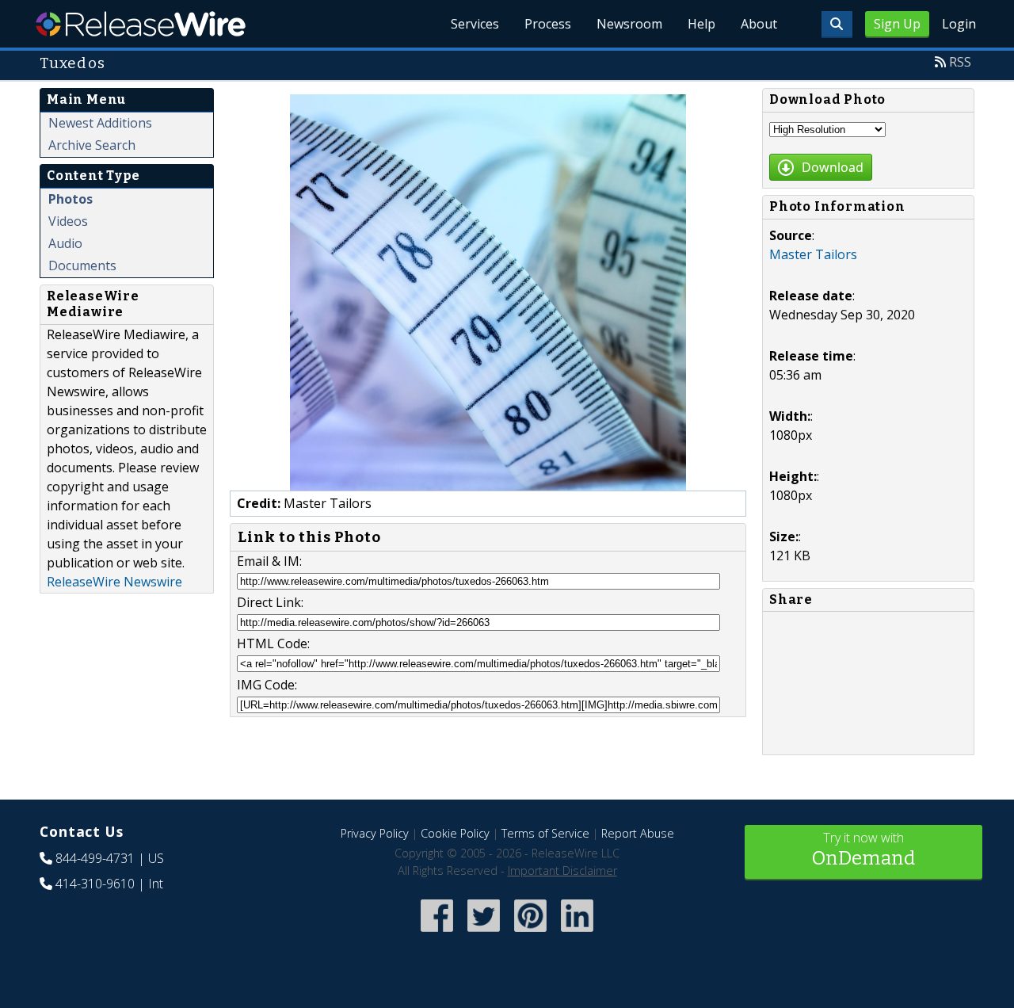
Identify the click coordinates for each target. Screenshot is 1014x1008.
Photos (70, 199)
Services (475, 23)
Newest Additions (100, 123)
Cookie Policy (455, 833)
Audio (65, 243)
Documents (82, 265)
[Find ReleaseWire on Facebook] (437, 933)
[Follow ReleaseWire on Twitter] (483, 933)
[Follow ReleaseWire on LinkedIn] (577, 933)
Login (959, 23)
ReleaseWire (141, 24)
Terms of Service (545, 833)
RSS (960, 62)
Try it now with (863, 849)
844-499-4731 (95, 858)
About (759, 23)
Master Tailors (813, 254)
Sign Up (897, 23)
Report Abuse (637, 833)
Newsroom (629, 23)
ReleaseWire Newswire (114, 581)
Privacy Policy (375, 833)
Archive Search (91, 145)
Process (547, 23)
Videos (68, 221)
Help (701, 23)
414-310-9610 (95, 883)
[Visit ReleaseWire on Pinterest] (530, 933)
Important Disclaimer (562, 870)
